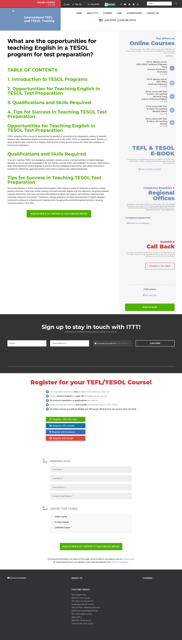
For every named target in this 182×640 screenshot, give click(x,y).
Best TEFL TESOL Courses (81, 598)
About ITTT (92, 13)
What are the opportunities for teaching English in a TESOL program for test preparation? (51, 48)
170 (172, 110)
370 (172, 83)
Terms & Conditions (119, 562)
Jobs (119, 13)
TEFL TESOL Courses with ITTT (82, 601)
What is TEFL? (77, 617)
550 (172, 68)
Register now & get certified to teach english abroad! (58, 214)
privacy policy (121, 343)
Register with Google (62, 438)
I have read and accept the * (112, 343)
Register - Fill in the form (65, 419)
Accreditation (134, 13)
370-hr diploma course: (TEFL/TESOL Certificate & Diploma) (156, 83)
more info (169, 56)
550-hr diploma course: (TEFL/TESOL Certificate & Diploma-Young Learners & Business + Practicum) (151, 68)
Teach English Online (79, 595)
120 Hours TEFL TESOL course (82, 624)
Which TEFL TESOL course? (81, 620)
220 (172, 97)
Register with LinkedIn (63, 425)
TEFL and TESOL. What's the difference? (86, 607)
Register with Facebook (63, 432)
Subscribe (155, 343)
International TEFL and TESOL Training (39, 19)
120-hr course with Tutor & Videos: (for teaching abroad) (156, 122)
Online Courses (46, 2)
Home (79, 13)
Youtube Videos (81, 589)
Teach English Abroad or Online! (83, 604)
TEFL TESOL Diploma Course (82, 614)
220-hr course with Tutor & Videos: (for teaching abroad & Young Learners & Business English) (154, 96)
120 (172, 123)
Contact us (153, 13)
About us (77, 578)
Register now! (150, 307)
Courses (107, 13)
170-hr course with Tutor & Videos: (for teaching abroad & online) (156, 110)
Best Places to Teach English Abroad (85, 611)
